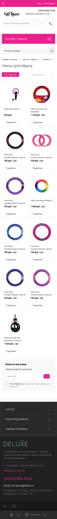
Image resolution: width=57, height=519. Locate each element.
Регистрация (49, 3)
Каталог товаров (16, 38)
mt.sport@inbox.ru (23, 485)
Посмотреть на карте (14, 470)
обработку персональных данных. (29, 385)
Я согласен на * (29, 385)
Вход (39, 3)
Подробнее (11, 122)
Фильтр (12, 74)
